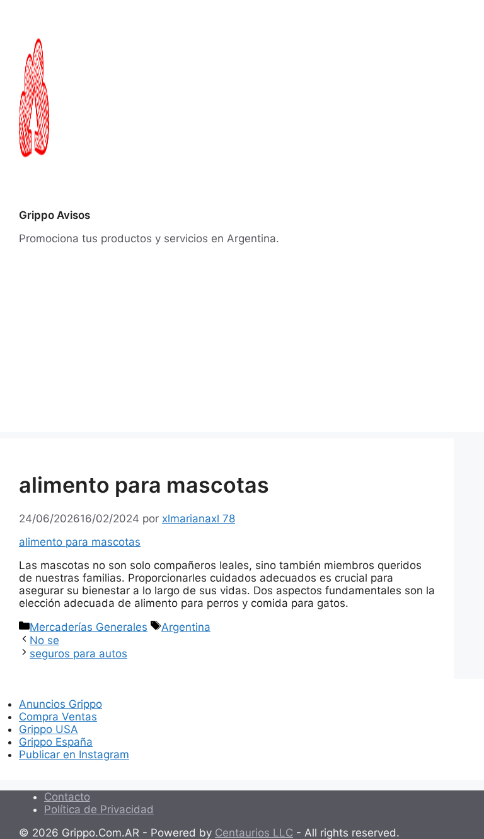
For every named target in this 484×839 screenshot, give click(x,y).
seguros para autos (78, 653)
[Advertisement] (242, 343)
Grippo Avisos (54, 215)
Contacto (67, 796)
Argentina (185, 627)
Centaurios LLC (254, 832)
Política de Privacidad (99, 809)
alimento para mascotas (80, 542)
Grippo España (56, 742)
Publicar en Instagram (74, 754)
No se (44, 640)
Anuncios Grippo (60, 704)
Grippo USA (48, 729)
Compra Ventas (58, 716)
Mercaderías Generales (88, 627)
